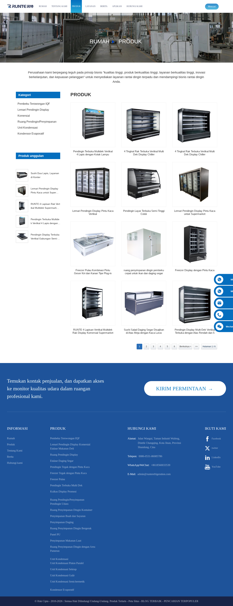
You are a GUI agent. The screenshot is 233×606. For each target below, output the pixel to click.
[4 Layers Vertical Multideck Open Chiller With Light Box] (93, 125)
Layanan (90, 6)
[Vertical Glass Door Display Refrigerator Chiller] (93, 184)
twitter (215, 448)
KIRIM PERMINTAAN (181, 388)
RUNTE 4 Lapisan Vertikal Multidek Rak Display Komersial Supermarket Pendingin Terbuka (92, 331)
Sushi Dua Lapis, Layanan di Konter (45, 175)
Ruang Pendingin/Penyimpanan (37, 121)
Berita (103, 6)
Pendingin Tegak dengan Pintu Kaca (70, 466)
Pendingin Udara (59, 503)
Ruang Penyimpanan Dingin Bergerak (70, 528)
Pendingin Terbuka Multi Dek (66, 485)
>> (196, 346)
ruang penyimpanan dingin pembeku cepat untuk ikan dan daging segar (144, 272)
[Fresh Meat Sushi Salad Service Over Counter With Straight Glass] (144, 303)
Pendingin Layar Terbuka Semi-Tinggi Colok (143, 212)
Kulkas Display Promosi (63, 491)
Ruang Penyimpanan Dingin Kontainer (71, 509)
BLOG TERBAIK (151, 601)
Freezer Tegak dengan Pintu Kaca (68, 473)
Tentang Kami (59, 6)
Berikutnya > (185, 346)
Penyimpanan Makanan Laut (65, 540)
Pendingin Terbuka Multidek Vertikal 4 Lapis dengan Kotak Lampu (45, 221)
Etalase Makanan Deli (62, 448)
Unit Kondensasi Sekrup (63, 569)
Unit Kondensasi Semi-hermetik (67, 581)
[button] (38, 164)
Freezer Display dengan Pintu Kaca (194, 270)
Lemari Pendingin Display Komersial (33, 112)
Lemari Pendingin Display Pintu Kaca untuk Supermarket (45, 190)
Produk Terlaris (118, 601)
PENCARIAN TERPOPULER (181, 601)
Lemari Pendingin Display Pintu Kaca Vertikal (92, 212)
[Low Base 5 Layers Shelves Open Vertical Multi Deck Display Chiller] (194, 303)
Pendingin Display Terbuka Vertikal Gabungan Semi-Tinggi (45, 236)
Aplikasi (117, 6)
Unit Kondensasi (28, 127)
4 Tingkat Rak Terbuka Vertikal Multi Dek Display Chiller (144, 153)
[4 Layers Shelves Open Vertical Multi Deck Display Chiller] (144, 125)
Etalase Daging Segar (61, 460)
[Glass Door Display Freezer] (194, 244)
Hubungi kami (134, 6)
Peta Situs (133, 601)
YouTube (216, 466)
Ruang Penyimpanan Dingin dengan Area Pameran (72, 548)
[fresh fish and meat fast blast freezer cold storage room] (144, 244)
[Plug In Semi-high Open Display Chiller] (144, 184)
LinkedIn (216, 457)
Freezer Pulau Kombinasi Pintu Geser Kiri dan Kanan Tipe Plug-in (93, 272)
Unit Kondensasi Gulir (62, 575)
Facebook (216, 438)
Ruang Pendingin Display (64, 454)
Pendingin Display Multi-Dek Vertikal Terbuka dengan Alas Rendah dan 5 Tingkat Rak (195, 331)
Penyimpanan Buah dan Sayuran (67, 516)
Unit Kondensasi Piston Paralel (67, 563)
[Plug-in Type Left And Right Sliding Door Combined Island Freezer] (93, 244)
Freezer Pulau (57, 479)
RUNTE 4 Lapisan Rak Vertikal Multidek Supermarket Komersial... (45, 206)
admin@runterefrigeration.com (154, 474)
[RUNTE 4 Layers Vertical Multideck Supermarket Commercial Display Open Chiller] (93, 303)
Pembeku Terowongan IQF (34, 103)
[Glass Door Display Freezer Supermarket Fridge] (194, 184)
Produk (76, 6)
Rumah (43, 6)
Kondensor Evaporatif (31, 133)
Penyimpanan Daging (62, 522)
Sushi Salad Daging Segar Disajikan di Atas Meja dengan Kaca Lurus (144, 331)
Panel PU (55, 534)
